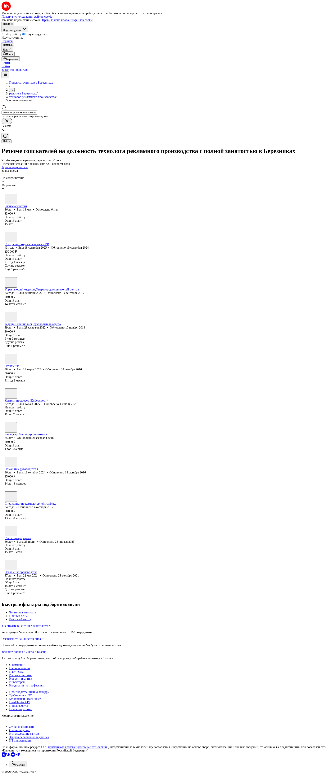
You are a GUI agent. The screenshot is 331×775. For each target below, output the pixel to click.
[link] (8, 54)
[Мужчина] (11, 199)
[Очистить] (7, 121)
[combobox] (19, 113)
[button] (6, 62)
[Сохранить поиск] (5, 136)
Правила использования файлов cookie (67, 20)
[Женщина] (11, 317)
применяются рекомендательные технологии (77, 747)
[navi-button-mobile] (5, 75)
